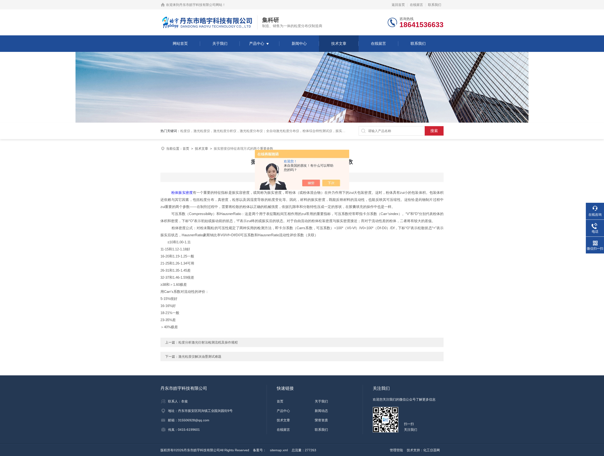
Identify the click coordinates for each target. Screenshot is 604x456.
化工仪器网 (431, 450)
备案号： (259, 450)
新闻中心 (299, 43)
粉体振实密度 (182, 193)
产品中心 (256, 43)
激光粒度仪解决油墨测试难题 (199, 356)
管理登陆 (396, 450)
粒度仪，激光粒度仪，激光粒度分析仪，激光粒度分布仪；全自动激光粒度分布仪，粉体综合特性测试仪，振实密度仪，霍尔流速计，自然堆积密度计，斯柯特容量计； (302, 131)
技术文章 (338, 43)
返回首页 (398, 5)
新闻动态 (321, 411)
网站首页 (180, 43)
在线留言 (416, 5)
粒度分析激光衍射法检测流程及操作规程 (208, 342)
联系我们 (434, 5)
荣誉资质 (321, 420)
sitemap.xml (279, 450)
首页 (186, 148)
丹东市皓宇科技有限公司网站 (200, 5)
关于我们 (219, 43)
